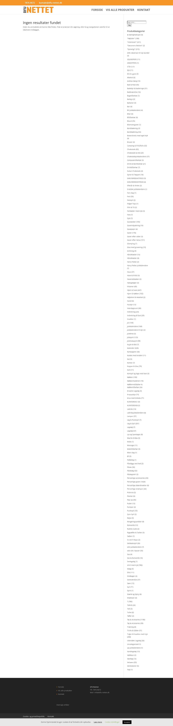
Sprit (129, 590)
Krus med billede (134, 398)
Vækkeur (130, 655)
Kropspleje (131, 394)
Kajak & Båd (132, 344)
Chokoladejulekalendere (136, 156)
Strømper (131, 598)
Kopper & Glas (132, 366)
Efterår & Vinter (133, 185)
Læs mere (98, 722)
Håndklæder (132, 254)
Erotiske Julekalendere (136, 189)
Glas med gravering (135, 247)
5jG (128, 70)
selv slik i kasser (133, 551)
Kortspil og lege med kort (137, 373)
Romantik (131, 525)
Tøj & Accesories (133, 619)
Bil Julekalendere (133, 110)
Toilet (129, 612)
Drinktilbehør (132, 167)
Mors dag (131, 452)
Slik (128, 572)
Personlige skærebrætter (137, 485)
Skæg (129, 569)
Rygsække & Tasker (134, 532)
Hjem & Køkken (133, 293)
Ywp (128, 669)
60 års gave (131, 74)
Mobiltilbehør (132, 449)
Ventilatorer (131, 666)
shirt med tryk (132, 565)
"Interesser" (132, 42)
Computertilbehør (134, 160)
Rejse (129, 518)
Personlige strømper (135, 489)
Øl (128, 456)
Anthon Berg (132, 81)
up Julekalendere (134, 648)
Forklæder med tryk (134, 211)
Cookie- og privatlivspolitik (33, 716)
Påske (129, 467)
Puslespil (130, 511)
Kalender (130, 348)
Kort (128, 370)
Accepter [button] (127, 722)
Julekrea (130, 333)
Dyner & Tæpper (133, 175)
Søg (129, 25)
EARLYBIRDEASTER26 (135, 182)
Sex (128, 554)
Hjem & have (132, 290)
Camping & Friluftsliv (135, 146)
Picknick (130, 492)
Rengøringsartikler (134, 522)
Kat (128, 359)
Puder (129, 503)
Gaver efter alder (134, 236)
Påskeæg (130, 471)
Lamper (130, 416)
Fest (128, 196)
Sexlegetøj (131, 561)
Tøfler (129, 616)
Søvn (129, 583)
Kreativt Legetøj (133, 391)
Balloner (130, 103)
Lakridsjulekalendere (135, 413)
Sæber (129, 536)
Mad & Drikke (132, 438)
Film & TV (130, 207)
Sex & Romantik (133, 558)
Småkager (131, 576)
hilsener (130, 286)
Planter (130, 496)
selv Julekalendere (134, 547)
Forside (97, 10)
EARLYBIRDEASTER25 (135, 178)
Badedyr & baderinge (135, 88)
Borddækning (132, 128)
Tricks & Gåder (133, 630)
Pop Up (130, 500)
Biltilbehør (131, 117)
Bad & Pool (131, 85)
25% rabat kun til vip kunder (138, 53)
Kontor (129, 363)
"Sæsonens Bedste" (134, 45)
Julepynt (130, 337)
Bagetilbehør (132, 96)
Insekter (130, 319)
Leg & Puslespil (133, 420)
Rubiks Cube (132, 529)
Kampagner (131, 352)
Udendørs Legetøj (134, 640)
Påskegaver (131, 474)
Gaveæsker (131, 222)
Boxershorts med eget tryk (137, 135)
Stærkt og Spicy (133, 594)
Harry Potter (132, 262)
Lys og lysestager (133, 434)
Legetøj (130, 427)
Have (129, 272)
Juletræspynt (132, 341)
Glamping (131, 244)
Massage (130, 445)
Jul (128, 323)
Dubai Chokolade (134, 171)
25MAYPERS (131, 63)
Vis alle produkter (120, 10)
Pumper (130, 507)
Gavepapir (131, 229)
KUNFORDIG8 (132, 405)
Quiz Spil (130, 514)
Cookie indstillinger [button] (112, 722)
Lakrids (130, 409)
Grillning (130, 251)
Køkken (130, 377)
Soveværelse (132, 580)
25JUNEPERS (132, 59)
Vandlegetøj (131, 651)
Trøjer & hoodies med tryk (137, 634)
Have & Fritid (132, 275)
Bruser (129, 142)
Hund (129, 301)
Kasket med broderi (135, 355)
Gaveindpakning (133, 225)
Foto (128, 215)
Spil (128, 587)
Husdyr (130, 304)
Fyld (128, 218)
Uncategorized (133, 644)
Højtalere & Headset (135, 297)
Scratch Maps (132, 540)
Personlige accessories (136, 478)
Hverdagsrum (132, 308)
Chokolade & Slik (133, 153)
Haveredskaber (133, 279)
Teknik (129, 605)
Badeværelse (132, 92)
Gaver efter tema (133, 240)
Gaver (129, 233)
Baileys (130, 99)
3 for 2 (129, 66)
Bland (129, 121)
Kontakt (143, 10)
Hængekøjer (132, 283)
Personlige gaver (133, 482)
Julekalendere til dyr (135, 330)
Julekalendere (132, 326)
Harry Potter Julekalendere (137, 265)
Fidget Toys (131, 204)
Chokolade (131, 149)
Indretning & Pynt (134, 315)
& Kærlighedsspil (134, 35)
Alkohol (130, 77)
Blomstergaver (133, 125)
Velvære (130, 662)
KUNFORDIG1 (132, 402)
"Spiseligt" (131, 49)
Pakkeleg (130, 460)
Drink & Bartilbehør (134, 164)
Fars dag (130, 193)
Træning (130, 627)
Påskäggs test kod (134, 463)
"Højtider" (131, 38)
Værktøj (130, 659)
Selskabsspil (132, 543)
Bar (128, 106)
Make (129, 442)
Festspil (130, 200)
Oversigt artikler (62, 705)
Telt (128, 609)
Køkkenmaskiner (133, 381)
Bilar (129, 114)
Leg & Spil (131, 423)
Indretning (131, 312)
